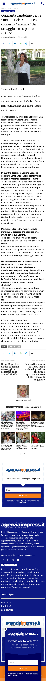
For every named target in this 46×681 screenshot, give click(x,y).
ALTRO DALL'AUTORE (32, 407)
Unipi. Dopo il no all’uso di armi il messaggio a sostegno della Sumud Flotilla (10, 369)
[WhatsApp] (20, 43)
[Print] (31, 43)
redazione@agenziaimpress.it (23, 555)
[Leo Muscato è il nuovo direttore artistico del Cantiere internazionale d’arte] (38, 416)
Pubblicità (6, 606)
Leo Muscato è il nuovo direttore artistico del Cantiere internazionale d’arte (37, 424)
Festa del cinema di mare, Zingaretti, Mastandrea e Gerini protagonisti (37, 446)
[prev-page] (21, 454)
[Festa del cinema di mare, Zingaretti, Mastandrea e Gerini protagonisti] (38, 437)
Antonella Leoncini (9, 37)
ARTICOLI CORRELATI (14, 407)
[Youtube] (18, 560)
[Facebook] (3, 43)
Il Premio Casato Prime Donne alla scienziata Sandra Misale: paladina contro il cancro (6, 447)
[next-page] (24, 454)
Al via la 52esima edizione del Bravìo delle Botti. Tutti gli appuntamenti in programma (7, 425)
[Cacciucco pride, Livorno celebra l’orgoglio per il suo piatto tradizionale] (23, 437)
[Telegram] (26, 43)
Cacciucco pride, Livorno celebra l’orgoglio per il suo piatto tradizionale (21, 446)
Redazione (6, 602)
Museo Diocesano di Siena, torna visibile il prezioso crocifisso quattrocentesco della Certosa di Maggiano (35, 372)
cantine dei (14, 347)
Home (3, 9)
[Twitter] (9, 43)
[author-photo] (23, 391)
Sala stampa (7, 609)
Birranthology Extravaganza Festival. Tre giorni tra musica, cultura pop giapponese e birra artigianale (23, 425)
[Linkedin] (15, 43)
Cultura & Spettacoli (8, 11)
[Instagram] (8, 560)
